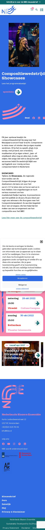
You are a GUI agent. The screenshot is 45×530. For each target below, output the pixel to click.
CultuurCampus (30, 308)
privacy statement (22, 288)
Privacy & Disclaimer (13, 512)
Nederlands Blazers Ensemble (22, 520)
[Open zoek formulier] (36, 10)
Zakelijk (6, 504)
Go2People (34, 524)
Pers (4, 500)
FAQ (4, 508)
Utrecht (12, 308)
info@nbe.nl (7, 431)
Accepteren (22, 278)
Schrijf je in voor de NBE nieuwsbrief (22, 2)
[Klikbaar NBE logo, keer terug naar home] (9, 9)
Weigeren (22, 285)
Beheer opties (21, 274)
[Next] (38, 355)
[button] (41, 241)
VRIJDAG (29, 291)
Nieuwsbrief (9, 497)
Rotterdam (14, 325)
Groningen (14, 291)
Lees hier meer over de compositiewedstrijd (22, 218)
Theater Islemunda (19, 330)
